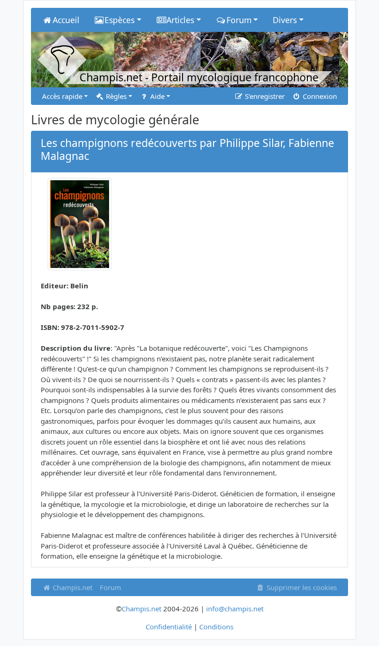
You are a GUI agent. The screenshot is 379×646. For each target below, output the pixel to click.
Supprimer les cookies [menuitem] (301, 587)
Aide (156, 96)
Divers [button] (285, 19)
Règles (115, 96)
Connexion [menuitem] (319, 96)
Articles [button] (180, 19)
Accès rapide (62, 96)
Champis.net (71, 587)
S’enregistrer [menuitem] (264, 96)
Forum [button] (238, 19)
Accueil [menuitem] (66, 19)
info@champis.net (234, 608)
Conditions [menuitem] (216, 626)
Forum (110, 587)
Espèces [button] (119, 19)
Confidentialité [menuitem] (169, 626)
